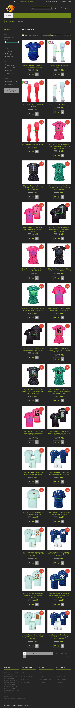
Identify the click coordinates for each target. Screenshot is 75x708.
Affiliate (42, 676)
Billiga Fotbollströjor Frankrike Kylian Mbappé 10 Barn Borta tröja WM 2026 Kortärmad (33, 636)
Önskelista (60, 683)
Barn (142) (10, 51)
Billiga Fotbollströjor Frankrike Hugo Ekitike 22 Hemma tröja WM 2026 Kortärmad (59, 595)
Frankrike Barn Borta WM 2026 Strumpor (59, 66)
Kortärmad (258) (12, 82)
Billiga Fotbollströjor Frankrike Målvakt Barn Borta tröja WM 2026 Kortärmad (33, 270)
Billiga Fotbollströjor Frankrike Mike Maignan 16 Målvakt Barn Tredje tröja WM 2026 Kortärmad (59, 391)
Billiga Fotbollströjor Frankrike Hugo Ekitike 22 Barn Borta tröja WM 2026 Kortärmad (33, 554)
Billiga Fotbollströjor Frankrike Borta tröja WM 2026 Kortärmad (33, 513)
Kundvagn (63, 1)
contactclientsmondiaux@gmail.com (14, 699)
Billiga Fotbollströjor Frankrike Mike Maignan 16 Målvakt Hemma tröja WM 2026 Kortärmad (59, 433)
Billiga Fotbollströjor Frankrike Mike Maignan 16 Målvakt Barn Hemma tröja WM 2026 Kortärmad (33, 391)
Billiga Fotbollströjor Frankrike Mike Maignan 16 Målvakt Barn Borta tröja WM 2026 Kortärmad (59, 350)
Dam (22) (10, 54)
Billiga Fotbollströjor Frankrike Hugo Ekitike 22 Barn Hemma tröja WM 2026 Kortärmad (59, 554)
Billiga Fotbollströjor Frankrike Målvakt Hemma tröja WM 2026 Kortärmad (33, 349)
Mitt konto (48, 1)
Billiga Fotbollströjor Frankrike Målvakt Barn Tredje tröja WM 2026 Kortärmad (33, 309)
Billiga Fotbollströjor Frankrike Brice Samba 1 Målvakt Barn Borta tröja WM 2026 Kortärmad (59, 146)
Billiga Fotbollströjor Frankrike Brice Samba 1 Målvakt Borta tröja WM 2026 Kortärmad (33, 229)
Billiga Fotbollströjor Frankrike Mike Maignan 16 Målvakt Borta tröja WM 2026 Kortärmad (33, 433)
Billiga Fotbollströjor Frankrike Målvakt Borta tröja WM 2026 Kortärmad (59, 309)
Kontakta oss (26, 683)
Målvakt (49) (10, 70)
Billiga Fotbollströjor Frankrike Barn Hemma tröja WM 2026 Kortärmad (59, 473)
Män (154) (10, 57)
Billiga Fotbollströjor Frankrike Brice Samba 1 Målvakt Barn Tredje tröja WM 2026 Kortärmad (59, 187)
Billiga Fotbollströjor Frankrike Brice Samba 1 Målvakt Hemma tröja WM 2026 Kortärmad (59, 229)
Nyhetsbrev (60, 686)
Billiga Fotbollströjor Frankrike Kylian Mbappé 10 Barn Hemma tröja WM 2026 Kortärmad (59, 636)
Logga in (9, 2)
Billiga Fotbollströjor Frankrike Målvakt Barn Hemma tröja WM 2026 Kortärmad (59, 270)
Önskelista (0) (55, 1)
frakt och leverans (28, 676)
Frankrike (20, 21)
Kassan (69, 1)
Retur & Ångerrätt (62, 679)
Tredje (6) (10, 73)
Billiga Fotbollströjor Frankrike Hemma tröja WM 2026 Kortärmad (59, 513)
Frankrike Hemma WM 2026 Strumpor (33, 144)
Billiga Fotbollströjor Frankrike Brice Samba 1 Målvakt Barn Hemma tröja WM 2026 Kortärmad (33, 187)
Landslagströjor (13, 21)
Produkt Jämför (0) (33, 35)
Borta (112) (10, 65)
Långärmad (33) (12, 84)
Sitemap (42, 683)
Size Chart (26, 679)
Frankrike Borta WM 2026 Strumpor (59, 105)
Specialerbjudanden (45, 679)
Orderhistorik (61, 676)
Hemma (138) (11, 68)
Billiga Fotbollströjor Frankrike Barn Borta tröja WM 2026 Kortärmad (33, 473)
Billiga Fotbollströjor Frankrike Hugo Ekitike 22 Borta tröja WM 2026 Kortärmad (33, 595)
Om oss (25, 673)
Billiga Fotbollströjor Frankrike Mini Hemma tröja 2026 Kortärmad (33, 66)
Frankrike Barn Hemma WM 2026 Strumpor (33, 106)
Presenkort (43, 673)
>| (24, 656)
